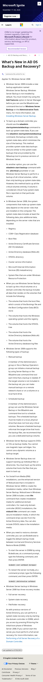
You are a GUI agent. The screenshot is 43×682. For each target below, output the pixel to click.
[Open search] (32, 25)
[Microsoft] (21, 24)
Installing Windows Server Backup (21, 116)
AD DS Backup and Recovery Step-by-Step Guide (18, 55)
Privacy (15, 672)
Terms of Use (31, 675)
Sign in (38, 25)
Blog (33, 669)
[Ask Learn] (35, 55)
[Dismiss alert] (39, 3)
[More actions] (39, 55)
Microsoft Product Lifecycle (17, 36)
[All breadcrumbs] (4, 55)
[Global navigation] (2, 25)
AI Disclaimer (7, 669)
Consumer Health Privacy (11, 675)
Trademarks (6, 679)
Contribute (6, 672)
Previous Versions (21, 669)
